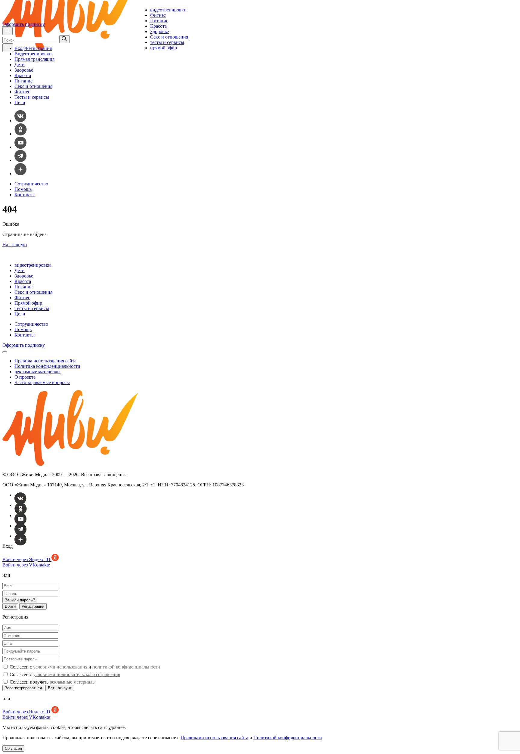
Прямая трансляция (34, 59)
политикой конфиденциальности (126, 666)
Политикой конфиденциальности (287, 737)
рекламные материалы (37, 371)
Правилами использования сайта (214, 737)
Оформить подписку (23, 24)
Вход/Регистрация (33, 48)
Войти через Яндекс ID (26, 559)
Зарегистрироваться (23, 688)
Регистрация (33, 606)
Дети (19, 64)
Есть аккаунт (60, 688)
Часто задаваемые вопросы (42, 382)
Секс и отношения (169, 36)
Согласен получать (52, 681)
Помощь (23, 189)
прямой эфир (163, 47)
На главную (14, 244)
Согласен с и (84, 666)
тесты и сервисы (167, 42)
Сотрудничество (31, 183)
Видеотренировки (33, 53)
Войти (10, 606)
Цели (19, 102)
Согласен (13, 748)
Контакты (24, 194)
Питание (159, 20)
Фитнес (158, 15)
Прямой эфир (28, 303)
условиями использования (60, 666)
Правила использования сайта (45, 360)
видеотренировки (168, 9)
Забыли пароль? (20, 600)
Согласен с (64, 674)
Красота (158, 26)
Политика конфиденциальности (47, 366)
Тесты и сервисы (31, 97)
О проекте (25, 377)
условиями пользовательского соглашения (76, 674)
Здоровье (159, 31)
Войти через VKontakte (26, 564)
